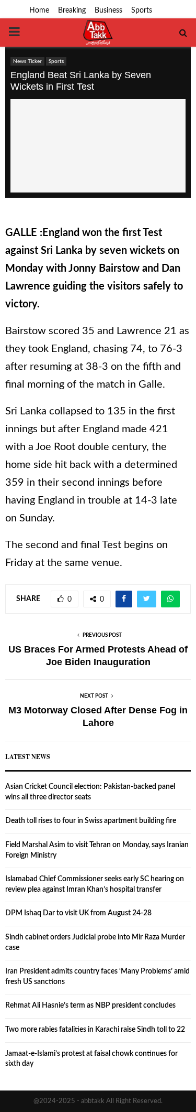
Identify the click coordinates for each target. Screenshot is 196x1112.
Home (39, 10)
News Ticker (27, 61)
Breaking (72, 10)
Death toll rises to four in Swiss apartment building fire (90, 821)
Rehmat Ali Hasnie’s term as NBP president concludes (90, 1005)
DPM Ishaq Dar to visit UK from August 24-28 (78, 913)
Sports (141, 10)
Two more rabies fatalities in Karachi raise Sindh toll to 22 (95, 1029)
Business (108, 10)
